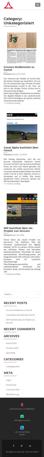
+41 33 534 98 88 (22, 432)
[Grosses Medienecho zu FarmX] (22, 47)
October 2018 (12, 348)
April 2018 (10, 353)
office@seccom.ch (22, 420)
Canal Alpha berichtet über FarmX (21, 149)
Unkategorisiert (13, 366)
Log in (8, 380)
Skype (22, 434)
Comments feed (12, 389)
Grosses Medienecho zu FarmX (19, 68)
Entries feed (11, 385)
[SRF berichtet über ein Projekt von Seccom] (22, 208)
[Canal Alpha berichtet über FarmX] (22, 128)
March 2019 (11, 343)
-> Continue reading (12, 103)
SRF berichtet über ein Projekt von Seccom (18, 229)
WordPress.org (12, 394)
